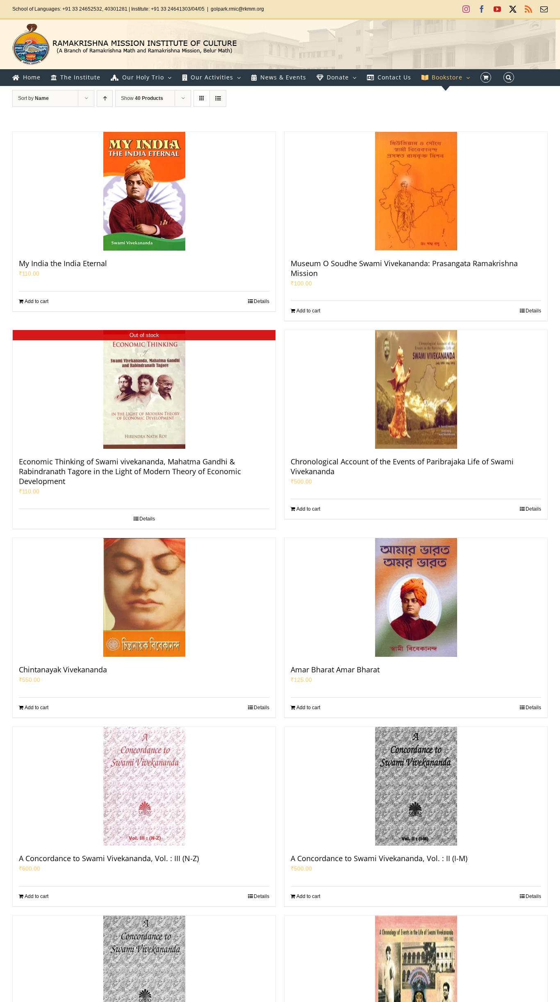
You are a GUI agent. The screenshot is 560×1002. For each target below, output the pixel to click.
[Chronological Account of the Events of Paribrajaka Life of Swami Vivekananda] (416, 389)
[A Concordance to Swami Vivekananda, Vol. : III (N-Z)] (144, 786)
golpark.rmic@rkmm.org (237, 9)
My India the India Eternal (63, 263)
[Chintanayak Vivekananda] (144, 597)
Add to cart (36, 301)
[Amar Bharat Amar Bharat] (416, 597)
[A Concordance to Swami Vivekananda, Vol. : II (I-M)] (416, 786)
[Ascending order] (105, 98)
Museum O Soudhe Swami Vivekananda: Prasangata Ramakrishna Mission (404, 268)
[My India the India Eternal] (144, 191)
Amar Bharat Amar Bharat (335, 669)
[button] (508, 77)
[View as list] (218, 98)
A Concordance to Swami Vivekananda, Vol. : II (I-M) (379, 858)
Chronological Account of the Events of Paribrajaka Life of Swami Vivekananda (402, 466)
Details (261, 301)
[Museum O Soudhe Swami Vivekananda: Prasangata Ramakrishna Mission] (416, 191)
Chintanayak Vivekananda (63, 669)
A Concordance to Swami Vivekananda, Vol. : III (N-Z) (109, 858)
